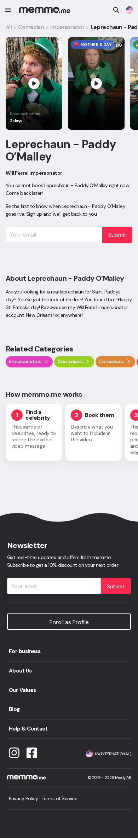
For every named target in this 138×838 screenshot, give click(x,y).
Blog (14, 709)
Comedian (31, 27)
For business (24, 651)
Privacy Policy (23, 798)
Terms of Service (59, 798)
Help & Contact (28, 728)
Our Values (22, 690)
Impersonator (67, 27)
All (9, 27)
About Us (20, 670)
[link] (129, 9)
